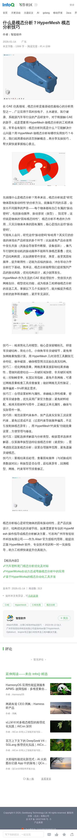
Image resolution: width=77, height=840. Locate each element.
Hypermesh (20, 605)
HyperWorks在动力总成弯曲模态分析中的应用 (35, 571)
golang (46, 12)
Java (68, 12)
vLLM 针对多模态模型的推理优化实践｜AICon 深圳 (25, 724)
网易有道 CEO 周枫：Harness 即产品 (25, 705)
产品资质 (38, 822)
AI (38, 12)
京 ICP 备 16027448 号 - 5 (38, 819)
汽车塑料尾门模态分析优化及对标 (27, 566)
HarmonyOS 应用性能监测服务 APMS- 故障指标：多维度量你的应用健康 (26, 687)
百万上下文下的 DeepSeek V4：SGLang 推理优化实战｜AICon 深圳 (26, 743)
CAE (7, 605)
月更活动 (15, 12)
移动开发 (57, 12)
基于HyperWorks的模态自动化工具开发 (31, 576)
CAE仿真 (36, 605)
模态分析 (51, 605)
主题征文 (28, 12)
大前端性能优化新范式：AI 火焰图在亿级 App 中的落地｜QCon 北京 (26, 761)
